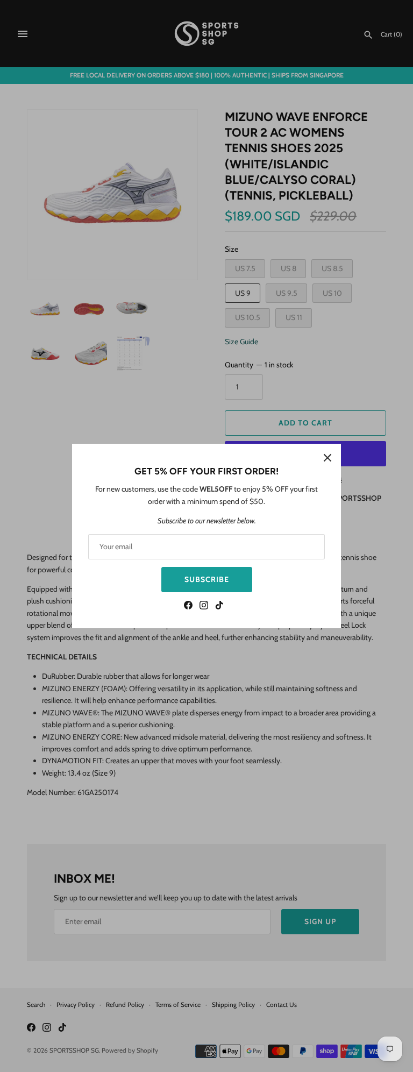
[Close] (327, 457)
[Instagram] (204, 606)
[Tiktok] (219, 606)
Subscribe (206, 579)
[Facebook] (188, 606)
